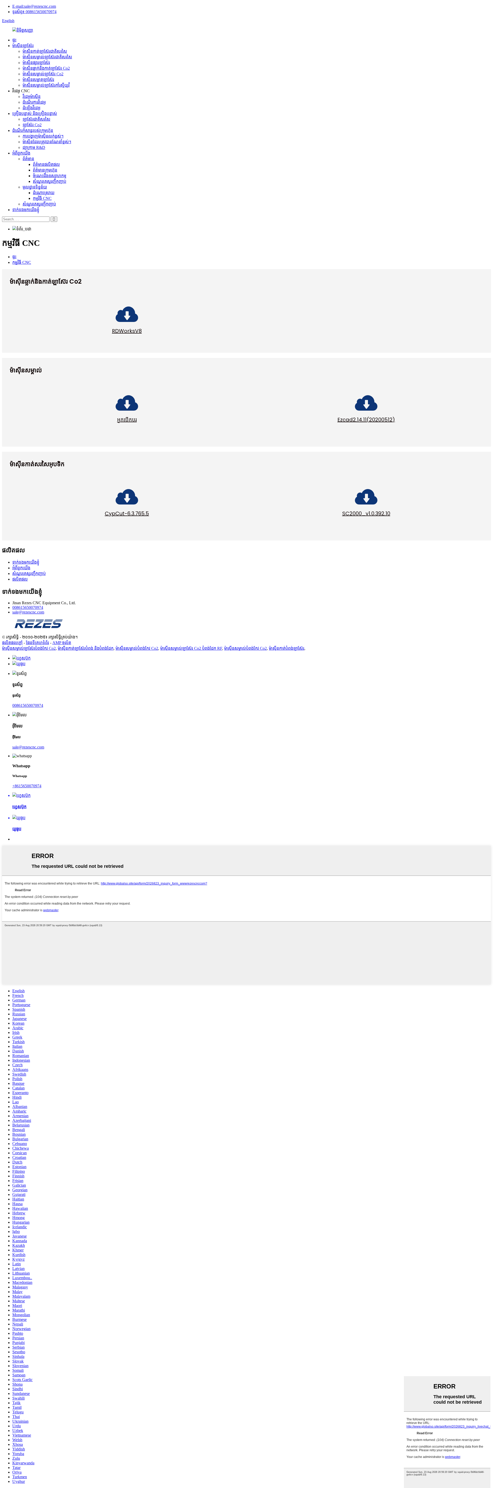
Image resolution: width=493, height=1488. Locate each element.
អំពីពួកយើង (21, 153)
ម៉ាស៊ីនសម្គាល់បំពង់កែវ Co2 (137, 648)
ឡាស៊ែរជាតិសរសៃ (36, 119)
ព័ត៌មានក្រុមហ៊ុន (45, 170)
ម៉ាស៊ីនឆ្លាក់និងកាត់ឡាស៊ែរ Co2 (46, 68)
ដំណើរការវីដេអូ (34, 102)
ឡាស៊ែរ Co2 (32, 125)
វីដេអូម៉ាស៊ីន (32, 96)
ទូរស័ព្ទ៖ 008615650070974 (34, 12)
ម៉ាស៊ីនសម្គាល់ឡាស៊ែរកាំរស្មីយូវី (46, 85)
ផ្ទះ (14, 40)
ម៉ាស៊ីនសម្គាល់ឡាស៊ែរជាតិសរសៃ (47, 57)
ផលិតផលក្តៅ (12, 643)
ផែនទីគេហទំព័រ (37, 643)
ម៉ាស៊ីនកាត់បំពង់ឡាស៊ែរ (286, 648)
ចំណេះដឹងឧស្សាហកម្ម (49, 176)
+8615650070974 (26, 786)
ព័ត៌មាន (28, 159)
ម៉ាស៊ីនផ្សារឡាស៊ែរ (36, 62)
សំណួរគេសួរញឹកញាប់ (49, 181)
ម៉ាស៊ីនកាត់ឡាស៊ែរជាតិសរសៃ (45, 51)
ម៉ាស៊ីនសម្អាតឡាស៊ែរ (38, 79)
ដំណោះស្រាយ (43, 193)
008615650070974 (27, 607)
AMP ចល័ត (61, 643)
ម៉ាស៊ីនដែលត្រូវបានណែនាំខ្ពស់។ (47, 142)
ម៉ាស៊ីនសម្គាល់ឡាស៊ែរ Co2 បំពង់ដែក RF (191, 648)
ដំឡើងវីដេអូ (31, 108)
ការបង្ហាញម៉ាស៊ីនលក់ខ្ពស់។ (43, 136)
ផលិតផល (20, 579)
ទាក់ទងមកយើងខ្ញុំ (25, 210)
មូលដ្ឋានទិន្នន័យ (35, 187)
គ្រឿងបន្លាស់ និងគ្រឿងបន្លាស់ (34, 113)
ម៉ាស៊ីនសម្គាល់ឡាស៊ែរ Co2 (43, 74)
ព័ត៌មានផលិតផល (46, 164)
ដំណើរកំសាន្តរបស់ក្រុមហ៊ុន (32, 130)
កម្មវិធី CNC (42, 198)
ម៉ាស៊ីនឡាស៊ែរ (23, 45)
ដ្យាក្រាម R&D (34, 147)
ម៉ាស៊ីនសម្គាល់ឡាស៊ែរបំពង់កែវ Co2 (29, 648)
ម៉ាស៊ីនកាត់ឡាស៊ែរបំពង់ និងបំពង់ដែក (85, 648)
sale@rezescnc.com (28, 612)
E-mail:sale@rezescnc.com (34, 6)
